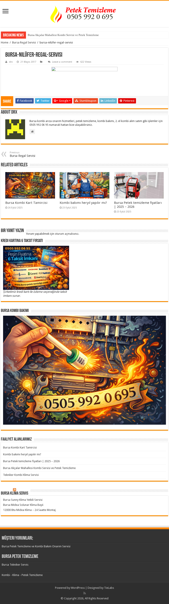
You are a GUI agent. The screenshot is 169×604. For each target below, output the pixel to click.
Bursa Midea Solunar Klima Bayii (23, 504)
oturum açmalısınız (66, 233)
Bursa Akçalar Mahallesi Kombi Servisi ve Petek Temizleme (63, 35)
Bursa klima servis (14, 493)
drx (11, 61)
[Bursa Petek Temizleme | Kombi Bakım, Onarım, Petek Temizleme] (84, 14)
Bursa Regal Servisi (24, 42)
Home (4, 42)
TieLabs (109, 587)
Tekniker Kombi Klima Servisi (21, 474)
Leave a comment (62, 61)
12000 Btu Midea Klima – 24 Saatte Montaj (29, 510)
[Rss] (84, 593)
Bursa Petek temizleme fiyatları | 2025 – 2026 (31, 461)
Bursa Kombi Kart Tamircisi (26, 203)
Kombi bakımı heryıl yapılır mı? (83, 203)
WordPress (78, 587)
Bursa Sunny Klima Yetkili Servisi (22, 499)
